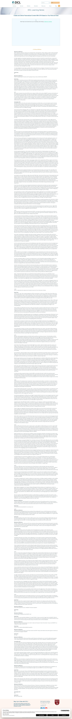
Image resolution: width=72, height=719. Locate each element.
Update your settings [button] (48, 21)
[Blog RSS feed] (59, 6)
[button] (15, 6)
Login (52, 2)
